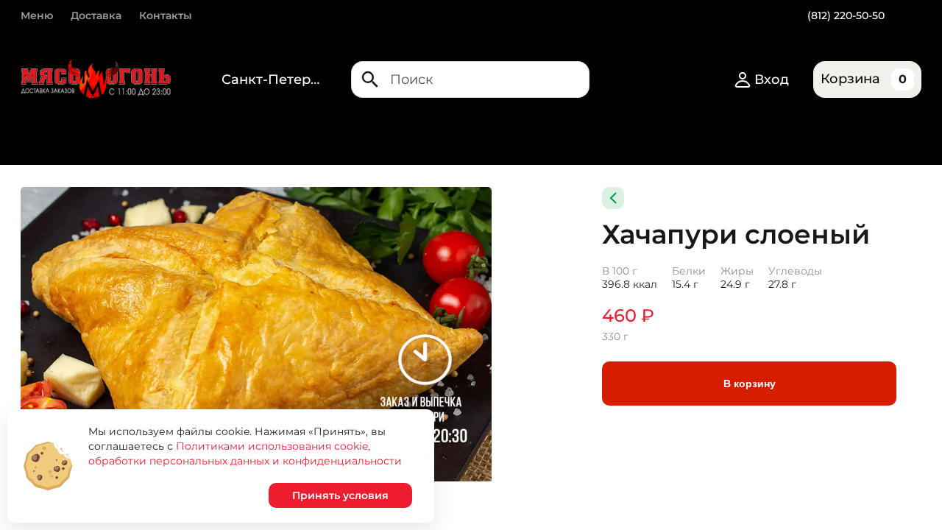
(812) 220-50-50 (846, 15)
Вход (771, 79)
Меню (37, 15)
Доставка (96, 15)
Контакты (165, 15)
